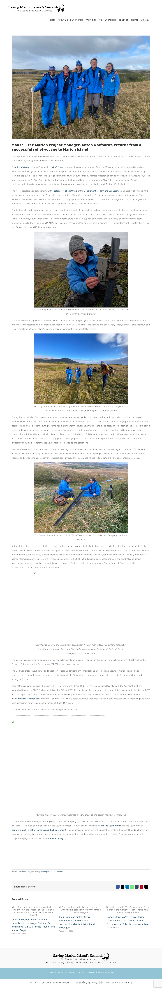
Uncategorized (45, 872)
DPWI (68, 694)
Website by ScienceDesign (107, 972)
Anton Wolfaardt (20, 872)
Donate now (110, 962)
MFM (54, 167)
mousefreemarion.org (52, 838)
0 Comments (58, 872)
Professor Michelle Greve (65, 191)
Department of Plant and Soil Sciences (103, 191)
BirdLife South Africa (110, 825)
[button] (153, 20)
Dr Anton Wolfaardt (21, 167)
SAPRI (77, 218)
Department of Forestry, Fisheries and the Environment (39, 830)
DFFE (54, 664)
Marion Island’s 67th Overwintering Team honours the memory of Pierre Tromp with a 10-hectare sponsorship (127, 920)
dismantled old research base (26, 698)
